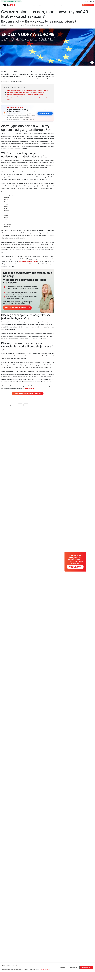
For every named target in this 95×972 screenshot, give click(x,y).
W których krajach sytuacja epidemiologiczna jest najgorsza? (25, 92)
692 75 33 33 (90, 1)
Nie (26, 405)
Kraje (33, 5)
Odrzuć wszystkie (74, 967)
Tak (20, 405)
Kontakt (63, 5)
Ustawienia (62, 967)
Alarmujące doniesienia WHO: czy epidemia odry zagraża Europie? (27, 90)
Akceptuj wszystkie (86, 967)
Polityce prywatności (45, 969)
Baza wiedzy (48, 5)
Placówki (55, 5)
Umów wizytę (88, 5)
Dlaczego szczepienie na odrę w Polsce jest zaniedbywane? (25, 94)
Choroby (40, 5)
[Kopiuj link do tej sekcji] (49, 130)
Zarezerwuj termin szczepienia (17, 307)
